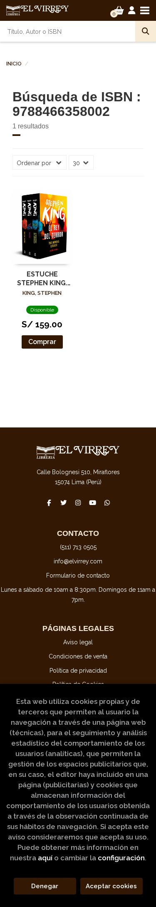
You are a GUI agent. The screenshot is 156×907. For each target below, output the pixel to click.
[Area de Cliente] (132, 10)
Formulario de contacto (78, 575)
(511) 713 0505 (78, 547)
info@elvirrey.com (78, 561)
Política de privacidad (78, 670)
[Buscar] (145, 31)
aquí (45, 858)
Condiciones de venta (78, 656)
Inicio (14, 64)
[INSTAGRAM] (78, 503)
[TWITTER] (63, 503)
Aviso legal (78, 642)
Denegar (44, 886)
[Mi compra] (119, 10)
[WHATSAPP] (107, 503)
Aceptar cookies (111, 886)
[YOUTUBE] (93, 503)
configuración (121, 858)
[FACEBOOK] (49, 503)
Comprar (42, 342)
